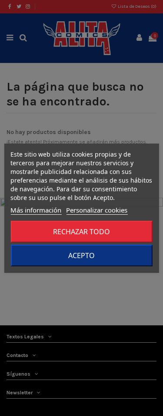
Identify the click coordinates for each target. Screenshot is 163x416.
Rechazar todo (81, 231)
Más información (35, 210)
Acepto (81, 255)
